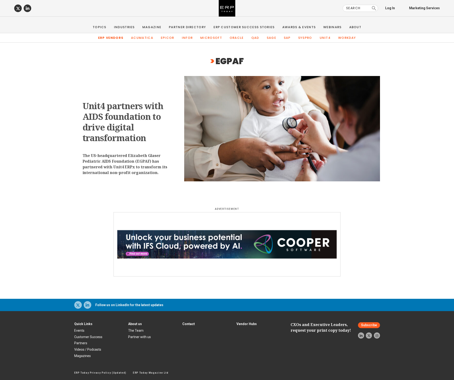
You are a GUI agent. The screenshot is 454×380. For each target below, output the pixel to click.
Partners (80, 343)
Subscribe (369, 325)
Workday (347, 38)
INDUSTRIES (124, 27)
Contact (188, 324)
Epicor (167, 38)
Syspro (305, 38)
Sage (271, 38)
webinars (332, 27)
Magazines (82, 356)
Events (79, 330)
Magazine (151, 27)
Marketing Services (424, 8)
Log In (390, 8)
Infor (187, 38)
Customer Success (88, 337)
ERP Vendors (110, 38)
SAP (287, 38)
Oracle (237, 38)
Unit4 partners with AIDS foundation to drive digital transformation (123, 122)
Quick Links (83, 324)
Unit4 (325, 38)
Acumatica (142, 38)
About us (135, 324)
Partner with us (139, 337)
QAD (255, 38)
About (355, 27)
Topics (99, 27)
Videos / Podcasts (87, 349)
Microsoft (211, 38)
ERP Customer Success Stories (244, 27)
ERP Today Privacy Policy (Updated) (100, 372)
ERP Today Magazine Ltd (151, 372)
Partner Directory (187, 27)
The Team (136, 330)
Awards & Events (299, 27)
